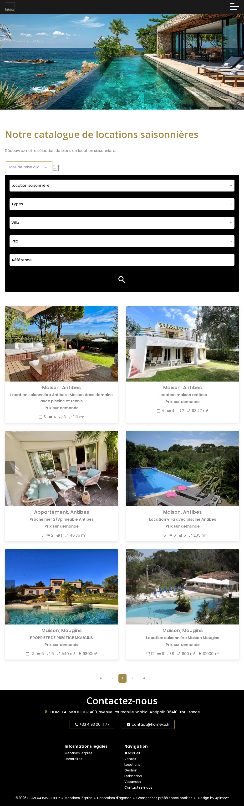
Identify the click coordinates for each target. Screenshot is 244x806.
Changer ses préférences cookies (164, 798)
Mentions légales (78, 798)
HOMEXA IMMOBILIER (69, 712)
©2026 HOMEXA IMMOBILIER (37, 798)
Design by (213, 798)
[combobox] (122, 185)
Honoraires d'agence (114, 798)
